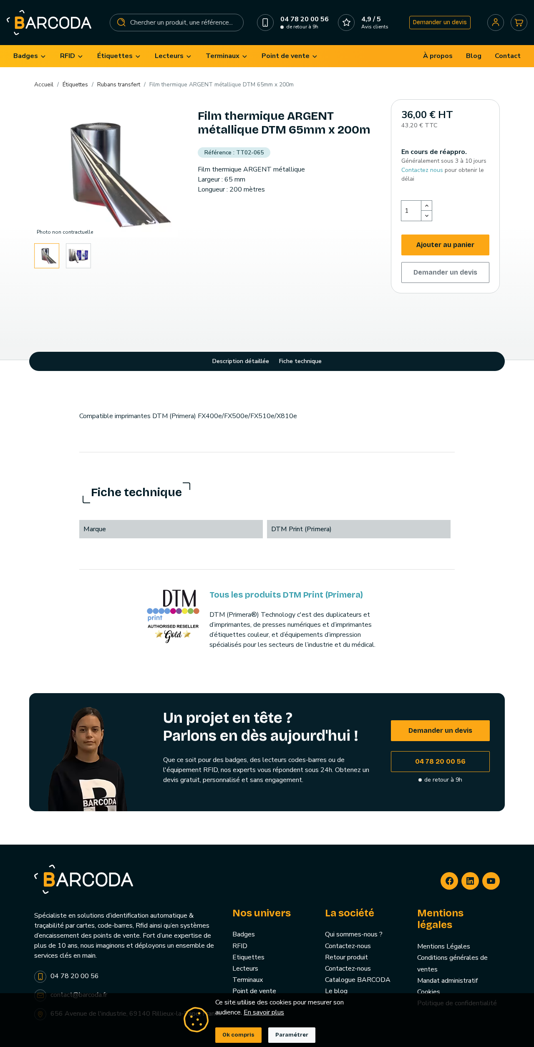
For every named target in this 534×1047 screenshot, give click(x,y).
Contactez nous (422, 170)
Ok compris (238, 1035)
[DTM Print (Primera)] (173, 616)
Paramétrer (291, 1035)
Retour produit (346, 957)
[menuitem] (30, 56)
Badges (243, 934)
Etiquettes (248, 957)
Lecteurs (245, 968)
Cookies (428, 992)
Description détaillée (240, 361)
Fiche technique (300, 361)
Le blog (336, 991)
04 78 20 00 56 (440, 761)
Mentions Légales (443, 946)
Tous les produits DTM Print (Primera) (286, 595)
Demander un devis (440, 22)
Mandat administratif (447, 980)
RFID (239, 946)
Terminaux (247, 979)
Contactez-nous (348, 946)
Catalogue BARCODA (357, 979)
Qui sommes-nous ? (354, 934)
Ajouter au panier (445, 245)
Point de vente (254, 991)
